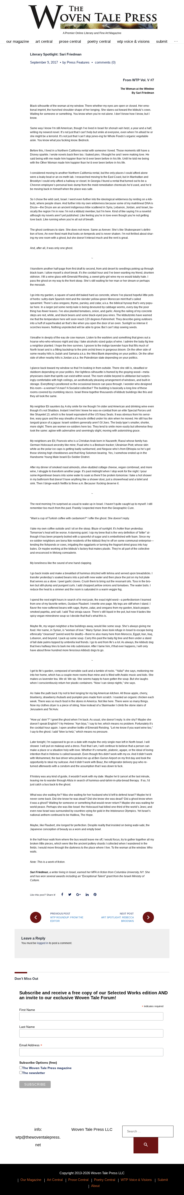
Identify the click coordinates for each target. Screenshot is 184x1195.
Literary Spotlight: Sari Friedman (55, 54)
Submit (161, 41)
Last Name (27, 1027)
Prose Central (70, 41)
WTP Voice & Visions (133, 41)
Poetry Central (99, 41)
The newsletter (33, 1073)
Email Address (30, 1045)
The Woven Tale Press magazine (47, 1068)
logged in (42, 943)
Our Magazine (17, 41)
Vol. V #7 (147, 80)
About (95, 1186)
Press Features (78, 62)
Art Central (44, 41)
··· (176, 41)
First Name (27, 1010)
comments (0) (105, 62)
